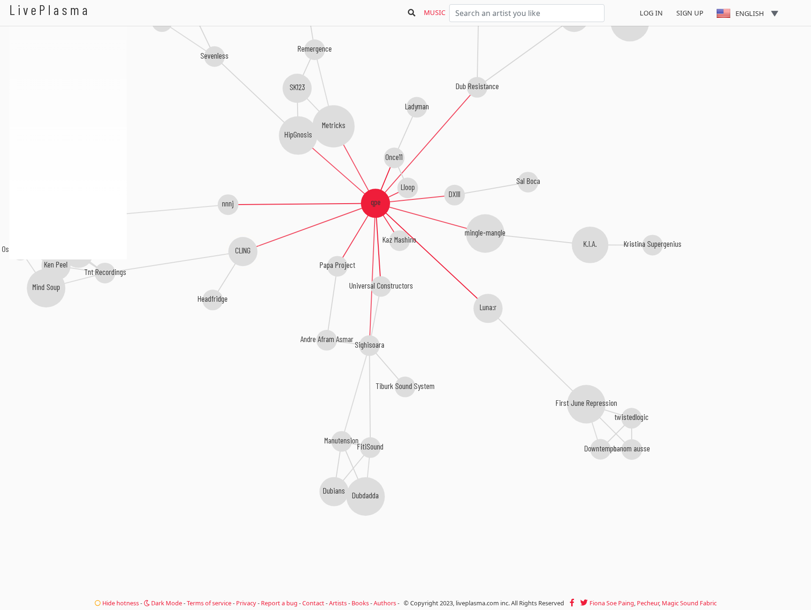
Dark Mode (166, 603)
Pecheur (648, 603)
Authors (385, 603)
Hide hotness (120, 603)
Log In (651, 12)
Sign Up (690, 12)
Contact (313, 603)
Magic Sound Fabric (689, 603)
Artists (338, 603)
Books (360, 603)
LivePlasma (50, 9)
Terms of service (209, 603)
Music (434, 12)
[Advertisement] (68, 309)
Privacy (246, 603)
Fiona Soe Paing (611, 603)
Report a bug (279, 603)
